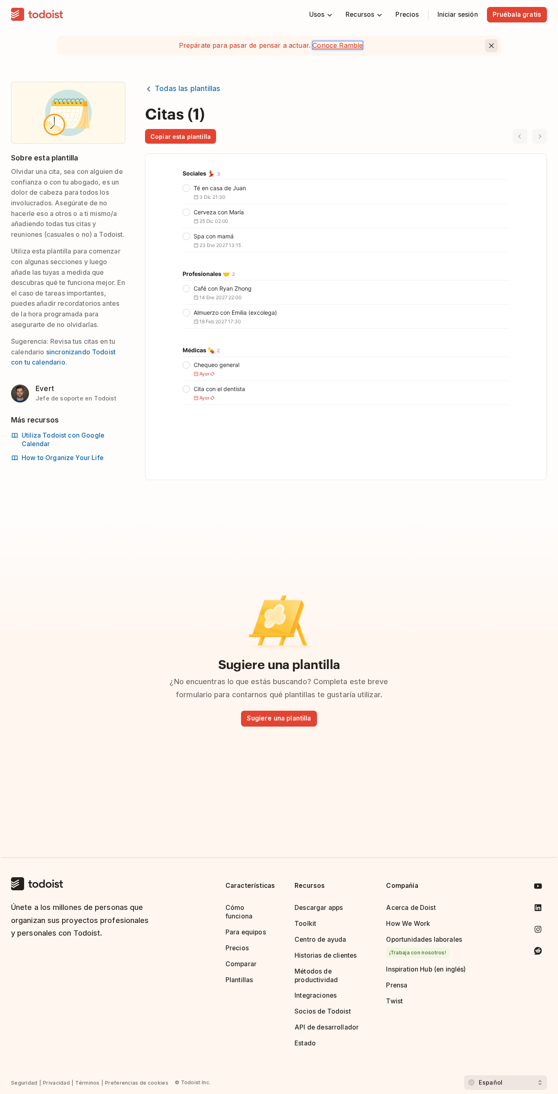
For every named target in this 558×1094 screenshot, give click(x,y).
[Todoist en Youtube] (538, 887)
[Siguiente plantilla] (539, 136)
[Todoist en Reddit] (538, 952)
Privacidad (56, 1083)
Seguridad (24, 1083)
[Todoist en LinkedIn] (538, 909)
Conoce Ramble (337, 45)
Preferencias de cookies (136, 1083)
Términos (87, 1083)
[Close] (491, 45)
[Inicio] (37, 15)
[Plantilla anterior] (520, 136)
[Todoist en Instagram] (538, 931)
